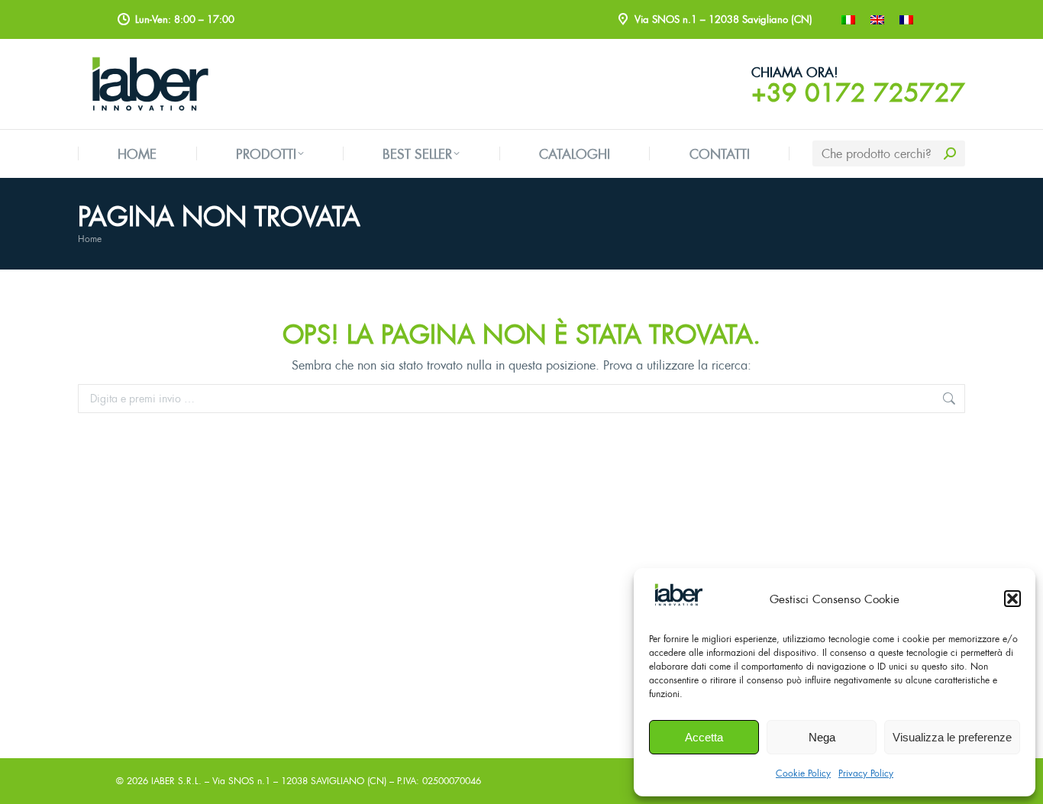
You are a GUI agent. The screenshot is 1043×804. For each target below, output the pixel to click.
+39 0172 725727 (858, 92)
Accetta (704, 737)
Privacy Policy (865, 773)
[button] (1012, 598)
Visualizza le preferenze (952, 737)
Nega (822, 737)
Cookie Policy (803, 773)
